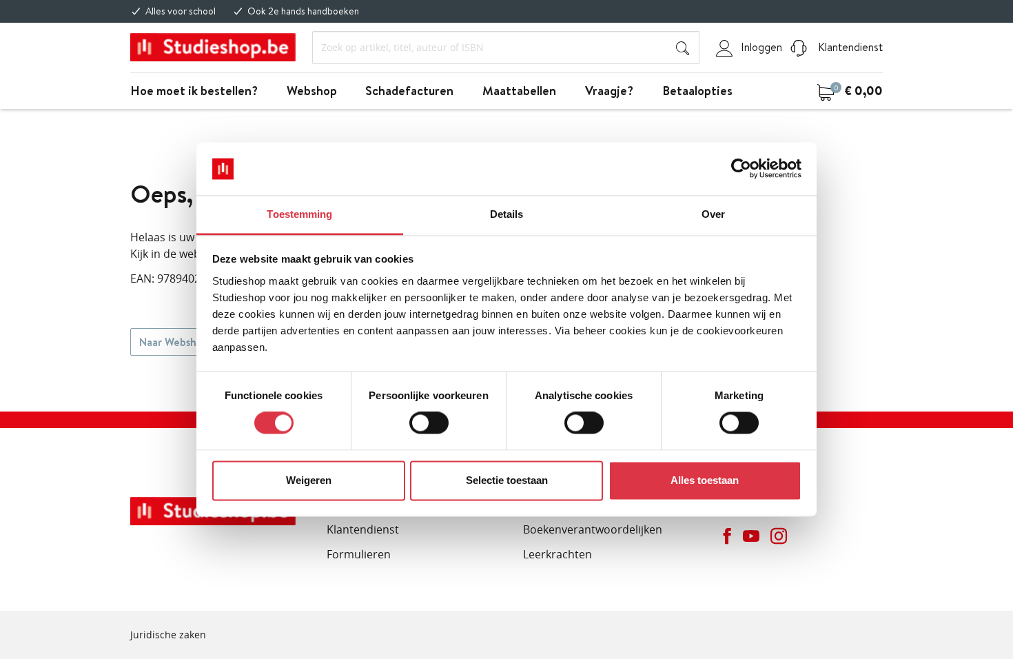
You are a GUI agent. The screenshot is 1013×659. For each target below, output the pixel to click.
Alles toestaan (705, 480)
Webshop (312, 90)
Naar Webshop (174, 341)
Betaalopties (697, 90)
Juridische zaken (168, 634)
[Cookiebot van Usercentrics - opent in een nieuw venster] (741, 169)
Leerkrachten (557, 554)
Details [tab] (507, 214)
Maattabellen (519, 90)
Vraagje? (609, 90)
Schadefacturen (409, 90)
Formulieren (359, 554)
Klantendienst (849, 46)
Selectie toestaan (507, 480)
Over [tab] (713, 214)
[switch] (429, 423)
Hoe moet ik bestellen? (194, 90)
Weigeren (308, 480)
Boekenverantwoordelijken (592, 529)
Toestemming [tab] (299, 214)
